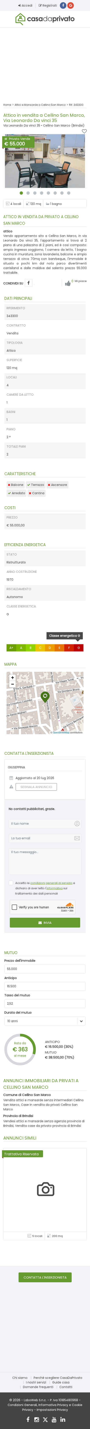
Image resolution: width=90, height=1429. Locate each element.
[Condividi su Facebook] (28, 283)
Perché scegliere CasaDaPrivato (58, 1378)
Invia (47, 922)
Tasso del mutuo (17, 995)
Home (7, 105)
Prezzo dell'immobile (19, 960)
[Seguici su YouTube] (54, 1420)
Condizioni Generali (22, 1405)
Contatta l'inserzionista (45, 1277)
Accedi (26, 5)
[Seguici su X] (45, 1420)
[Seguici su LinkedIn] (62, 1420)
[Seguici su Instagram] (36, 1420)
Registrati (49, 5)
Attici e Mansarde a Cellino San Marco (40, 105)
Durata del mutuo (18, 1012)
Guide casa (60, 1382)
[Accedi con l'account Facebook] (63, 5)
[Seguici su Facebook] (27, 1420)
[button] (45, 697)
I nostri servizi (36, 1382)
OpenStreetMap (61, 732)
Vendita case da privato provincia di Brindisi (48, 1126)
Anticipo (10, 978)
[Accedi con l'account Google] (70, 5)
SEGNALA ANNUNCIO (36, 787)
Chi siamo (20, 1378)
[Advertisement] (45, 62)
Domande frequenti (38, 1387)
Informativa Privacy (53, 1405)
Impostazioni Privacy (52, 1410)
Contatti (65, 1387)
